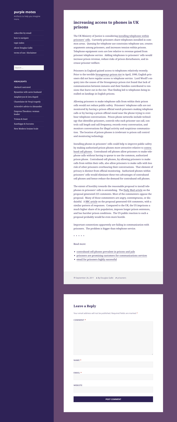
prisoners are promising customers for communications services (112, 255)
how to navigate (21, 38)
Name (77, 360)
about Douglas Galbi (23, 48)
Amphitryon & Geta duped (26, 97)
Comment (80, 320)
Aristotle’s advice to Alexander (28, 106)
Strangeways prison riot (108, 74)
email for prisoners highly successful (97, 259)
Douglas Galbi (107, 277)
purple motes (25, 12)
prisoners (121, 277)
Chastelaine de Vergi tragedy (27, 101)
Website (78, 385)
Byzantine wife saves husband (28, 92)
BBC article (91, 201)
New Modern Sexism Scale (26, 128)
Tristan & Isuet (21, 119)
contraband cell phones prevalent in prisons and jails (106, 251)
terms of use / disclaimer (25, 52)
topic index (19, 43)
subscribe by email (22, 33)
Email (78, 372)
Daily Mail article (133, 190)
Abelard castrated (22, 87)
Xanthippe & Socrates (24, 124)
